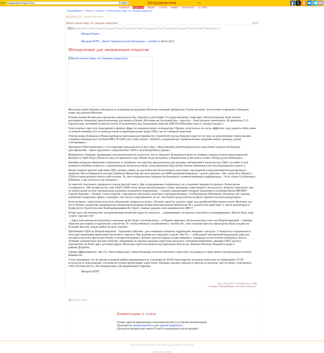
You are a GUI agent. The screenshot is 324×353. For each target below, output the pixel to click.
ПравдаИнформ (74, 10)
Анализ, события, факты (93, 16)
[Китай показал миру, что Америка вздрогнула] (110, 105)
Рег (199, 3)
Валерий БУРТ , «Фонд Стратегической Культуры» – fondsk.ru (121, 41)
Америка (110, 28)
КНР (140, 28)
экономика (171, 28)
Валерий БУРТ (80, 28)
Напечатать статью (79, 300)
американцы (151, 28)
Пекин (119, 28)
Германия (182, 28)
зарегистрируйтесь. (171, 325)
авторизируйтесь (143, 325)
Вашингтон (130, 28)
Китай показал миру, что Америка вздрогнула (129, 10)
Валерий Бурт (212, 28)
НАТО (192, 28)
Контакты (188, 7)
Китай (100, 28)
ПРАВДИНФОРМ (162, 3)
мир (161, 28)
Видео (151, 7)
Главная (124, 7)
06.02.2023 (70, 16)
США (92, 28)
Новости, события (94, 10)
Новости (138, 7)
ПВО (201, 28)
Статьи (163, 7)
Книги (174, 7)
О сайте (202, 7)
